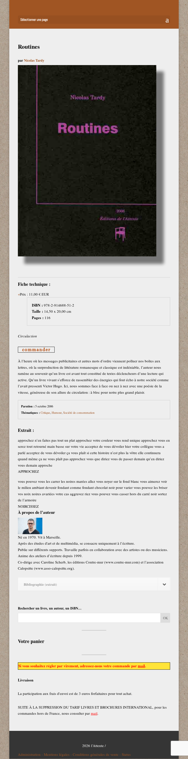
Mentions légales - (58, 754)
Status (126, 754)
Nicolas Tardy (34, 60)
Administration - (31, 754)
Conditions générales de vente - (97, 754)
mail (141, 665)
